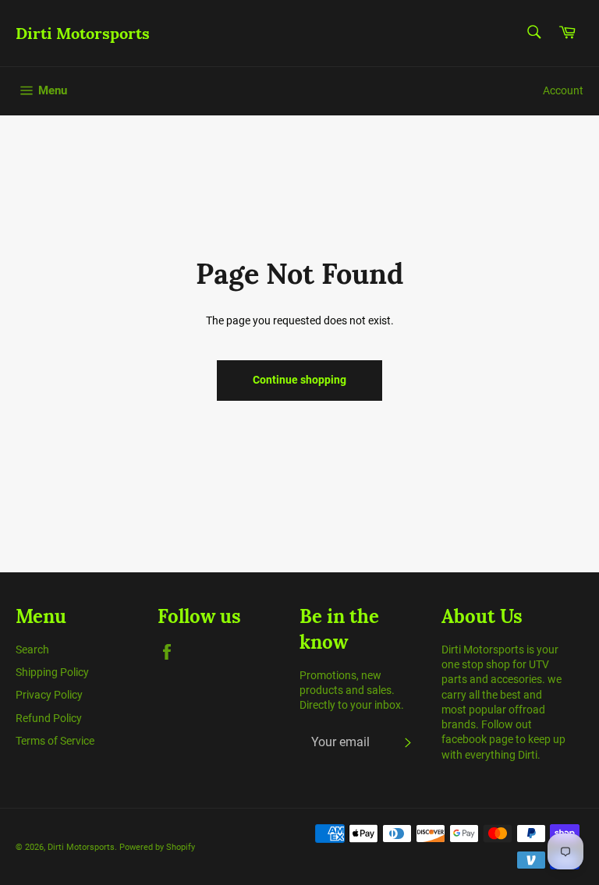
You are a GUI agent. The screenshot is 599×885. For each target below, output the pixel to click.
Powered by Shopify (157, 847)
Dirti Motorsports (83, 33)
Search (32, 649)
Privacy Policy (49, 695)
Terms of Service (55, 741)
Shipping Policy (52, 672)
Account (563, 90)
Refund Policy (49, 718)
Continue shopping (299, 379)
